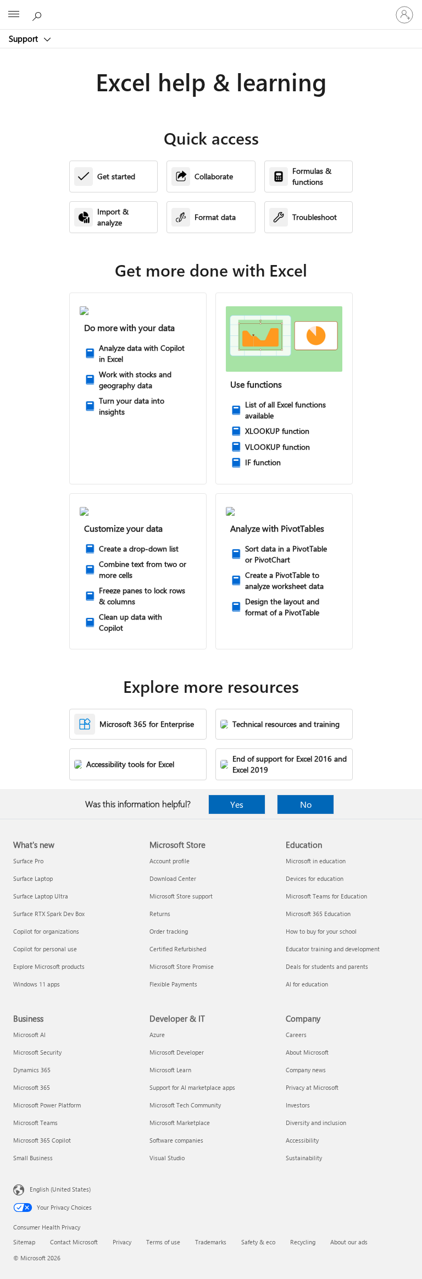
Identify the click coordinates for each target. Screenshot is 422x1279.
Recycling (302, 1242)
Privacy (122, 1242)
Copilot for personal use (45, 949)
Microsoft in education (316, 861)
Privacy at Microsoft (312, 1087)
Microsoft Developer (176, 1052)
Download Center (172, 878)
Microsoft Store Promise (181, 966)
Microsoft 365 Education (318, 913)
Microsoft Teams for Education (326, 896)
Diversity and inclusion (316, 1122)
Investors (298, 1105)
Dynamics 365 (32, 1070)
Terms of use (163, 1242)
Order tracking (168, 931)
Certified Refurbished (177, 949)
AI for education (307, 984)
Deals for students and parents (327, 966)
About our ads (349, 1242)
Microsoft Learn (170, 1070)
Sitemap (24, 1242)
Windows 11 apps (36, 984)
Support (24, 38)
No (306, 804)
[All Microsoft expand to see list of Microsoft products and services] (14, 15)
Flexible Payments (173, 984)
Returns (159, 913)
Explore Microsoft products (49, 966)
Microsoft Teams (35, 1122)
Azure (157, 1034)
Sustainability (304, 1158)
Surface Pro (28, 861)
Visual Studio (167, 1158)
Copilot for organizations (46, 931)
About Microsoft (307, 1052)
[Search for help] (38, 14)
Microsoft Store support (181, 896)
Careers (296, 1034)
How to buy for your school (321, 931)
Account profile (169, 861)
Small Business (33, 1158)
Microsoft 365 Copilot (42, 1140)
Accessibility (302, 1140)
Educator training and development (333, 949)
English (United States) (60, 1189)
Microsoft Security (37, 1052)
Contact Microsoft (74, 1242)
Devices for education (314, 878)
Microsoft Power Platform (47, 1105)
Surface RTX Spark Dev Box (49, 913)
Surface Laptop (33, 878)
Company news (306, 1070)
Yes (236, 804)
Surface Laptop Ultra (40, 896)
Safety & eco (258, 1242)
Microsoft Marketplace (179, 1122)
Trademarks (210, 1242)
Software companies (176, 1140)
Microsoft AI (29, 1034)
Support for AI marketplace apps (192, 1087)
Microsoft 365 (31, 1087)
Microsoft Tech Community (185, 1105)
